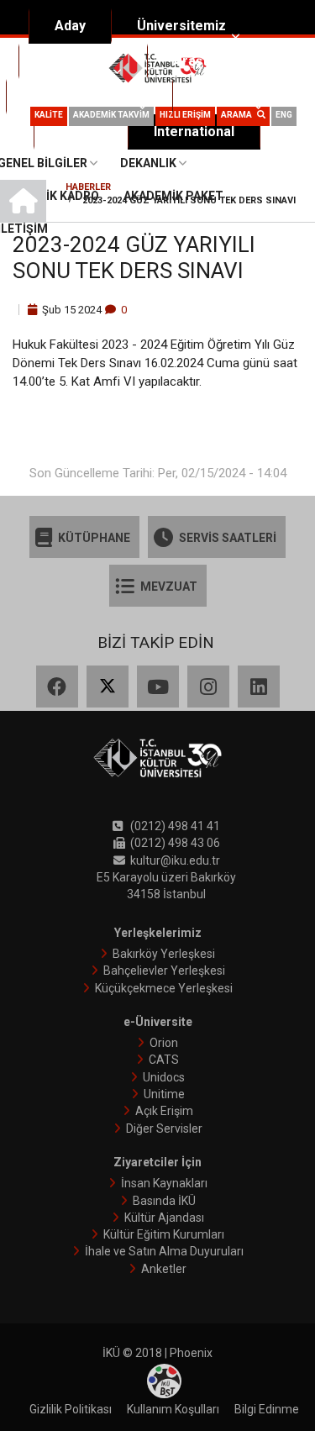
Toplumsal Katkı (82, 96)
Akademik (76, 61)
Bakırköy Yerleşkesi (164, 953)
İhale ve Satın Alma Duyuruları (164, 1251)
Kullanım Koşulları (173, 1409)
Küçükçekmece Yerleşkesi (164, 988)
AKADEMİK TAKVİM (111, 114)
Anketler (163, 1269)
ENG (284, 114)
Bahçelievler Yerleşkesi (164, 970)
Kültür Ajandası (164, 1217)
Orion (164, 1043)
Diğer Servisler (164, 1128)
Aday (70, 26)
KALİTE (48, 114)
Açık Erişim (164, 1111)
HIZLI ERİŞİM (185, 114)
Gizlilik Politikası (70, 1409)
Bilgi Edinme (266, 1409)
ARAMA (239, 114)
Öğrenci (223, 96)
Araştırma (204, 61)
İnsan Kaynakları (164, 1183)
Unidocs (164, 1077)
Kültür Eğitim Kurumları (163, 1234)
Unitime (164, 1094)
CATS (164, 1059)
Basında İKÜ (164, 1200)
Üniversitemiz (181, 26)
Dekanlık (148, 163)
